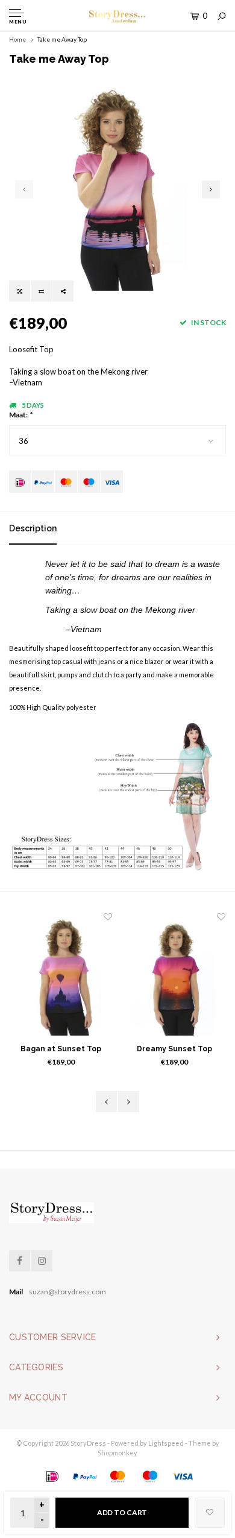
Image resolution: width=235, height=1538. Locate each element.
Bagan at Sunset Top (60, 1049)
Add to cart (122, 1512)
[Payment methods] (20, 481)
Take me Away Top (62, 39)
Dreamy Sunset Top (174, 1049)
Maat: (20, 414)
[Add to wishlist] (210, 1513)
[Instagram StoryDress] (41, 1260)
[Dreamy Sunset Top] (174, 977)
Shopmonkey (117, 1453)
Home (17, 39)
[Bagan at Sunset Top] (61, 977)
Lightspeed (166, 1443)
